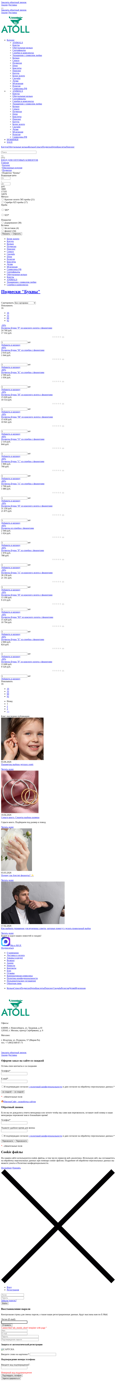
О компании (13, 953)
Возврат (11, 960)
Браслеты (17, 68)
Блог (9, 970)
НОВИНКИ (12, 139)
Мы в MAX (15, 945)
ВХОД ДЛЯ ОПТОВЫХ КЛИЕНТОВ (19, 160)
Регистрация (13, 1290)
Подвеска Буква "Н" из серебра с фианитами (22, 350)
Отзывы (11, 973)
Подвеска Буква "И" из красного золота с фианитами (27, 394)
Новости (11, 965)
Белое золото (18, 76)
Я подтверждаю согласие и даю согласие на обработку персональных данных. (59, 1086)
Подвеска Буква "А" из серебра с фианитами (22, 483)
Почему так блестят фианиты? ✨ (17, 875)
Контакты (11, 968)
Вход (9, 1287)
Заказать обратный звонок (13, 2)
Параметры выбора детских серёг (17, 764)
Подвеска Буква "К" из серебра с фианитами (22, 372)
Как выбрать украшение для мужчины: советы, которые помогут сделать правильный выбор (46, 928)
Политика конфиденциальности (22, 978)
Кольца (15, 58)
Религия (16, 86)
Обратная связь (14, 983)
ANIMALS (17, 42)
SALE (10, 142)
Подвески (17, 63)
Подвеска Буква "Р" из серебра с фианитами (22, 550)
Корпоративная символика (20, 976)
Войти (4, 1303)
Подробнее (6, 1168)
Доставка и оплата (16, 955)
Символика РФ (19, 88)
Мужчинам (17, 83)
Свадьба (16, 78)
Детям (15, 81)
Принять (16, 1168)
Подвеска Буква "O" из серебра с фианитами (22, 439)
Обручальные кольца (22, 47)
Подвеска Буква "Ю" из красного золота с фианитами (27, 617)
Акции (10, 963)
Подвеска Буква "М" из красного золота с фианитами (27, 417)
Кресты (16, 45)
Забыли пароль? (9, 1300)
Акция (4, 5)
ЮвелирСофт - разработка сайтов (19, 1101)
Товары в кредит (15, 958)
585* (7, 210)
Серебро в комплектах (23, 53)
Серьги (15, 60)
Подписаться (7, 948)
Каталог (11, 40)
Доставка (12, 5)
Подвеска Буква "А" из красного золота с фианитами (27, 572)
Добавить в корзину (10, 345)
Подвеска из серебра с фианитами (17, 528)
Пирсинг (16, 70)
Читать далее (7, 769)
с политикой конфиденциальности (45, 1086)
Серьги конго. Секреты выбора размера (20, 817)
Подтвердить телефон (12, 1375)
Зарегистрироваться (11, 1378)
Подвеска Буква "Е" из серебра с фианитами (22, 639)
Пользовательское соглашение (21, 981)
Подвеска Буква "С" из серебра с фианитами (22, 461)
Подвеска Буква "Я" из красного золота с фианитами (26, 506)
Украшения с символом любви (27, 55)
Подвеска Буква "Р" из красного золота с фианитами (26, 328)
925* (7, 215)
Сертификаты (19, 50)
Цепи (15, 65)
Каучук (15, 73)
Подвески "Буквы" (20, 291)
